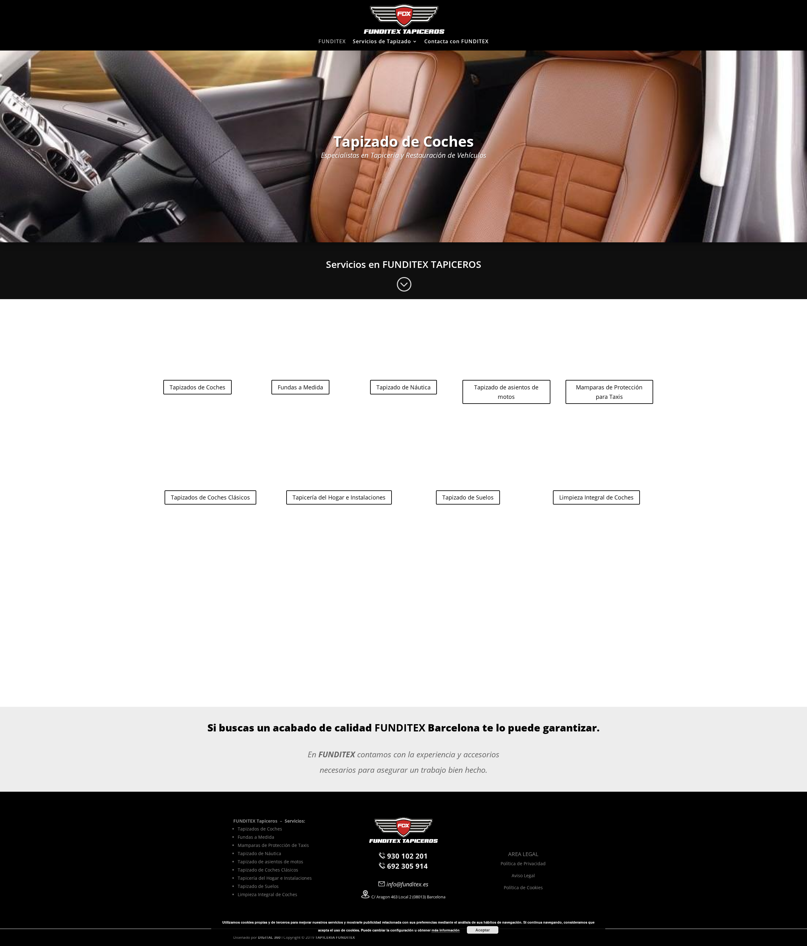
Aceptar (482, 930)
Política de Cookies (523, 887)
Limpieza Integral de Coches (596, 497)
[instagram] (529, 838)
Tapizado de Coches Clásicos (268, 870)
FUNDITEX (332, 42)
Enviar (545, 673)
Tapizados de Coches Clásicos (210, 497)
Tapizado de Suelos (468, 497)
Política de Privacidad (523, 863)
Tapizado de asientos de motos (506, 392)
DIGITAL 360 (270, 937)
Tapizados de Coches (197, 387)
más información (446, 930)
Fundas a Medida (300, 387)
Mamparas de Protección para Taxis (609, 392)
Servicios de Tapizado (382, 42)
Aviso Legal (523, 875)
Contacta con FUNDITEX (456, 42)
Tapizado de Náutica (403, 387)
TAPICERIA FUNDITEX (335, 937)
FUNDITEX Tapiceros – (259, 821)
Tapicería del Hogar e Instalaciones (339, 497)
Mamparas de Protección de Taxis (273, 845)
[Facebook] (515, 838)
